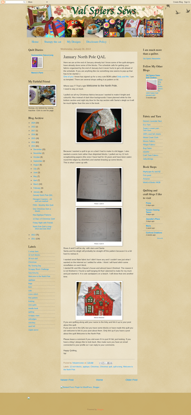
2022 (33, 127)
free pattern (33, 298)
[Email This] (100, 363)
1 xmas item (33, 251)
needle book (33, 308)
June (35, 172)
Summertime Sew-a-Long (42, 55)
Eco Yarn (146, 125)
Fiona (148, 203)
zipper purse (33, 330)
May (35, 176)
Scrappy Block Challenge (38, 269)
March (36, 184)
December (37, 149)
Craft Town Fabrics (150, 155)
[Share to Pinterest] (111, 363)
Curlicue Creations (154, 233)
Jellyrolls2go (148, 159)
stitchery (31, 323)
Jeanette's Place (153, 219)
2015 (33, 138)
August (36, 165)
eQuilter (146, 152)
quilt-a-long (117, 367)
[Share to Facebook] (108, 363)
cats (30, 291)
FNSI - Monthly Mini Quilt (43, 205)
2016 (33, 134)
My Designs (74, 42)
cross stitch (33, 294)
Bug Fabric (147, 148)
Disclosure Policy (96, 42)
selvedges (32, 319)
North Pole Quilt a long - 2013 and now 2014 (42, 227)
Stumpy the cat (52, 42)
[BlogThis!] (103, 363)
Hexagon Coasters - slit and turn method (42, 200)
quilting (31, 312)
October (36, 157)
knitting (31, 301)
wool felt (31, 326)
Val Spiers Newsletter (151, 59)
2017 (33, 131)
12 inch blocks (76, 367)
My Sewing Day (34, 266)
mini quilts (32, 305)
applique (86, 367)
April (35, 180)
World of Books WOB (151, 182)
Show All (160, 238)
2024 (33, 123)
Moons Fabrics (149, 141)
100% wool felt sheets (152, 134)
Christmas (95, 367)
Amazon (146, 179)
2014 (33, 142)
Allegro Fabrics (149, 145)
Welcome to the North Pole (39, 276)
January (36, 192)
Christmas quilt (106, 367)
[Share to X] (105, 363)
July (35, 169)
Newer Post (67, 379)
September (38, 161)
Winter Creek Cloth (150, 137)
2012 (33, 235)
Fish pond (147, 175)
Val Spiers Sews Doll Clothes (153, 76)
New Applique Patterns (42, 215)
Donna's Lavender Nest (152, 121)
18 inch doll (33, 259)
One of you (68, 77)
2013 (33, 146)
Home (35, 42)
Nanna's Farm (37, 73)
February (37, 188)
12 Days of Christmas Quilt (44, 219)
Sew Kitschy (33, 273)
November (37, 153)
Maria (148, 226)
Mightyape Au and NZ (152, 172)
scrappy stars (33, 316)
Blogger (100, 409)
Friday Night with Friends (43, 223)
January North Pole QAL (43, 195)
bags (30, 283)
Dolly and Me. (123, 77)
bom (30, 287)
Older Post (131, 379)
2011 (33, 239)
